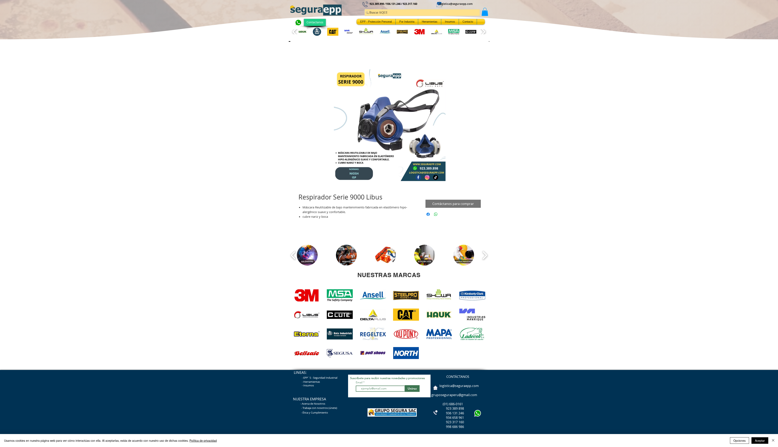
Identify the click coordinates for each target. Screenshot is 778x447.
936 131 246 (447, 414)
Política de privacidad (203, 440)
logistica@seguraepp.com (456, 4)
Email (359, 383)
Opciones (739, 440)
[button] (484, 12)
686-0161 (456, 405)
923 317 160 (455, 423)
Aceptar (760, 440)
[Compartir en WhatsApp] (435, 215)
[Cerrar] (773, 440)
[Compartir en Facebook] (428, 215)
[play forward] (482, 31)
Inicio (302, 56)
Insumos (308, 386)
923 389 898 (447, 409)
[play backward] (294, 31)
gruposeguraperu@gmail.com (454, 396)
